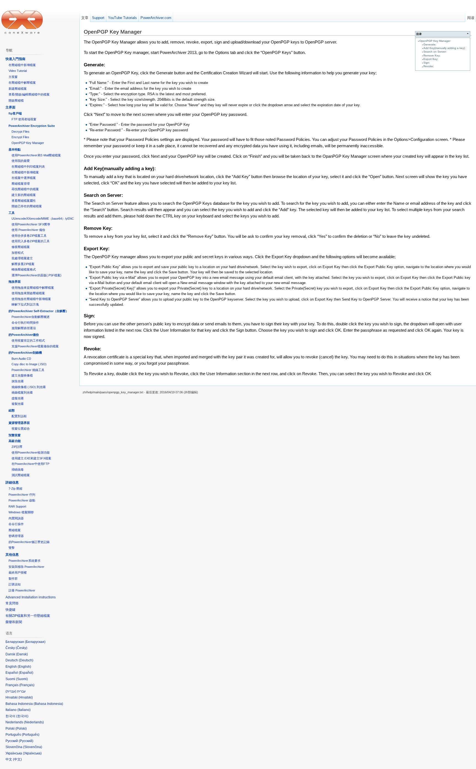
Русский (26, 741)
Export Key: (430, 59)
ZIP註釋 (17, 446)
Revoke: (428, 66)
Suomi (22, 679)
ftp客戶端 (15, 113)
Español (26, 673)
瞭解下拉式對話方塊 (25, 304)
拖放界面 (15, 281)
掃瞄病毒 (18, 469)
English (24, 667)
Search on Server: (435, 51)
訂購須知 (15, 584)
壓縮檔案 (15, 530)
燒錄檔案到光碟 (22, 392)
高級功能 (15, 441)
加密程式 (18, 252)
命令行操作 (16, 524)
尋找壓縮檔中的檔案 (25, 189)
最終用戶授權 (18, 572)
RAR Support (17, 506)
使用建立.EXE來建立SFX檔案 (31, 458)
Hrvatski (26, 697)
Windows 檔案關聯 (21, 512)
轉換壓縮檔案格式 (24, 269)
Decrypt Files (20, 131)
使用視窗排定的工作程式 (28, 340)
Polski (21, 728)
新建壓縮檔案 (18, 88)
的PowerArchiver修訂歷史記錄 (29, 542)
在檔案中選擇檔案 (24, 177)
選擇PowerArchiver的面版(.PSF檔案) (36, 275)
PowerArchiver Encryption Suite (32, 125)
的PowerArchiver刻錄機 (25, 352)
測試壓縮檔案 (21, 475)
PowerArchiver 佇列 (22, 494)
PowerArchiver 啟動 (22, 500)
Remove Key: (431, 55)
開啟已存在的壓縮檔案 (27, 206)
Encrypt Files (20, 137)
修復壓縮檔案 (21, 247)
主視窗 (13, 76)
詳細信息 (12, 482)
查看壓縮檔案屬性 (24, 200)
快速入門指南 (15, 59)
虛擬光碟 (18, 398)
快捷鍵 (10, 610)
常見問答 (12, 603)
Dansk (22, 654)
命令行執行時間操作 (25, 322)
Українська (32, 753)
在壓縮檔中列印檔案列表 (28, 166)
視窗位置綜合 (21, 428)
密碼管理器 (16, 536)
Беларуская (35, 642)
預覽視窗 (15, 435)
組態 (12, 410)
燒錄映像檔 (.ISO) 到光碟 (29, 387)
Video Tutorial (18, 70)
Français (26, 685)
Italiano (23, 710)
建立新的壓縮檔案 (24, 195)
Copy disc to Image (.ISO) (29, 364)
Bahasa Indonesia (48, 704)
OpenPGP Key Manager (434, 40)
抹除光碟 (18, 381)
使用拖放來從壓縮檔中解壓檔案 (33, 287)
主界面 (10, 107)
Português (30, 735)
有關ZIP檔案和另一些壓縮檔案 (28, 616)
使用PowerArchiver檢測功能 (31, 452)
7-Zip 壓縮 (15, 488)
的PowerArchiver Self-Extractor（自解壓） (39, 311)
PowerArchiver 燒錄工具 (28, 370)
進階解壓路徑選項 (24, 328)
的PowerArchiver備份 (24, 334)
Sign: (426, 62)
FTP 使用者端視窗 (24, 119)
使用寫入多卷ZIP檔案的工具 (31, 241)
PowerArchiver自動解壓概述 (31, 316)
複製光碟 (18, 403)
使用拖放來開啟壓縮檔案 (28, 293)
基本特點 (15, 149)
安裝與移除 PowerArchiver (26, 566)
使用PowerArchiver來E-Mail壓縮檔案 (36, 155)
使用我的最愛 (21, 160)
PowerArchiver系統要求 (24, 560)
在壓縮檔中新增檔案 (22, 65)
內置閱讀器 (16, 518)
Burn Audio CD (21, 358)
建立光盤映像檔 (22, 375)
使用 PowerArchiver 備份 (28, 229)
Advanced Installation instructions (31, 597)
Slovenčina (32, 747)
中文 (17, 759)
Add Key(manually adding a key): (444, 48)
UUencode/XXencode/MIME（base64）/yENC (43, 218)
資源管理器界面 (19, 422)
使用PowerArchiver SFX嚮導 (31, 224)
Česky (21, 648)
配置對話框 (19, 416)
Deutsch (26, 660)
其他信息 (12, 555)
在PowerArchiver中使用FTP (30, 463)
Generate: (429, 44)
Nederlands (34, 722)
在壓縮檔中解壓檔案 (22, 82)
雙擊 (12, 547)
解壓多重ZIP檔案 (23, 264)
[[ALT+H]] (22, 22)
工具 (12, 212)
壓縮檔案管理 (21, 183)
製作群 (13, 578)
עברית (11, 691)
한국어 (22, 716)
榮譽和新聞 (14, 622)
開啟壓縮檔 (16, 100)
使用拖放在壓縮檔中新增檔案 (31, 299)
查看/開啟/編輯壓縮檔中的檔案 (29, 94)
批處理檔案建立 (22, 258)
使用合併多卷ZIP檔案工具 (29, 235)
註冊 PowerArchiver (22, 590)
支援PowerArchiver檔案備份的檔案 (35, 346)
